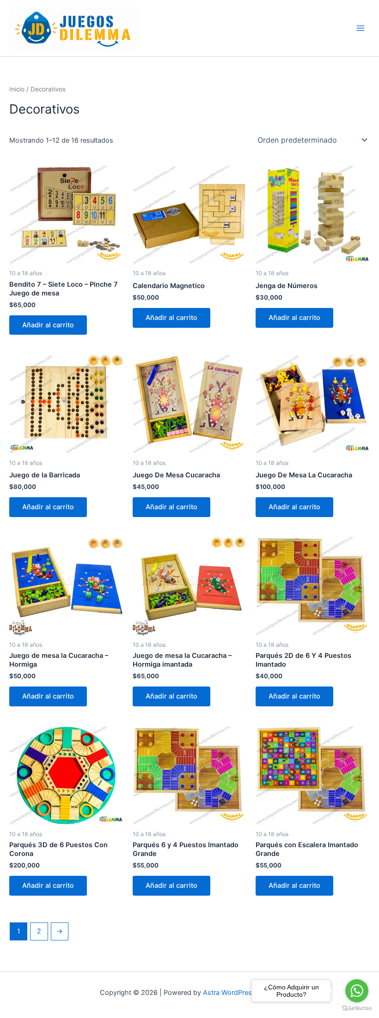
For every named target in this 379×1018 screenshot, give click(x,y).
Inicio (16, 89)
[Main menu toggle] (360, 28)
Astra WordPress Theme (241, 992)
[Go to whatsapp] (356, 990)
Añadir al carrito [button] (48, 325)
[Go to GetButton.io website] (357, 1009)
